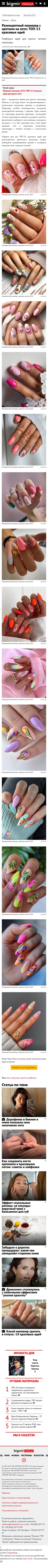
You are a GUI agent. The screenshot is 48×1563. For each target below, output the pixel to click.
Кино (7, 1455)
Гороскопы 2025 (30, 15)
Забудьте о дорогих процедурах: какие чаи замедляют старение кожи (20, 1250)
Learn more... (28, 1558)
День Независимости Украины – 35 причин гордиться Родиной (26, 1417)
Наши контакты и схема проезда (16, 1498)
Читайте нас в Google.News (24, 1067)
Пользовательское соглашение (15, 1510)
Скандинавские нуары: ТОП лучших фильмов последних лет (26, 1401)
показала (21, 1059)
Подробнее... (13, 1552)
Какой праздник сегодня (11, 15)
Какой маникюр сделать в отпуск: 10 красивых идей (21, 1332)
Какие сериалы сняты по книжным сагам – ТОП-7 (26, 1409)
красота (23, 1078)
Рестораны (26, 1455)
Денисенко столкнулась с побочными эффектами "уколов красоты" (21, 1292)
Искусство (39, 1455)
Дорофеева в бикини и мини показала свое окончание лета (20, 1122)
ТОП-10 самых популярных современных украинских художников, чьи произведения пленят (25, 1391)
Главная (5, 20)
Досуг (13, 20)
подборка (32, 1078)
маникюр (15, 1078)
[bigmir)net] (14, 3)
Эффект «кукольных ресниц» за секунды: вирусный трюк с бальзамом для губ (16, 1207)
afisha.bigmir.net (17, 1482)
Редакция (6, 1493)
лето (8, 1078)
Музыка (15, 1455)
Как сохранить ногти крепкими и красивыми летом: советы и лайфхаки (20, 1164)
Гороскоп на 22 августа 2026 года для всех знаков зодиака (26, 1425)
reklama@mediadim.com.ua (13, 1524)
